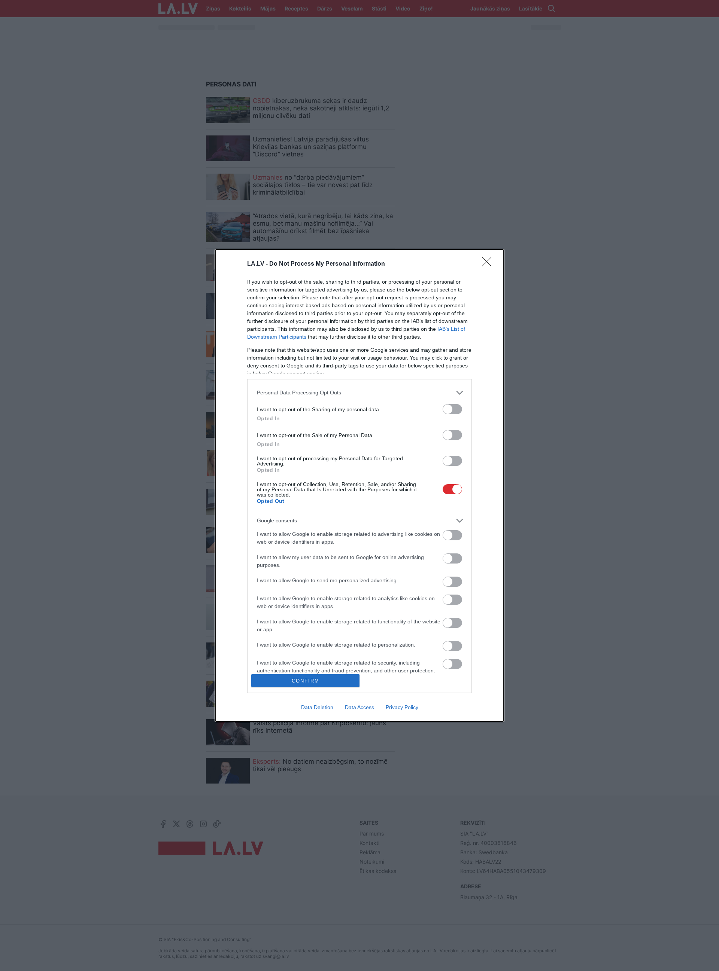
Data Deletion (317, 707)
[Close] (489, 264)
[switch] (452, 409)
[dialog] (359, 486)
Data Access (359, 707)
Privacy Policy (402, 707)
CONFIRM (305, 681)
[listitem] (359, 393)
